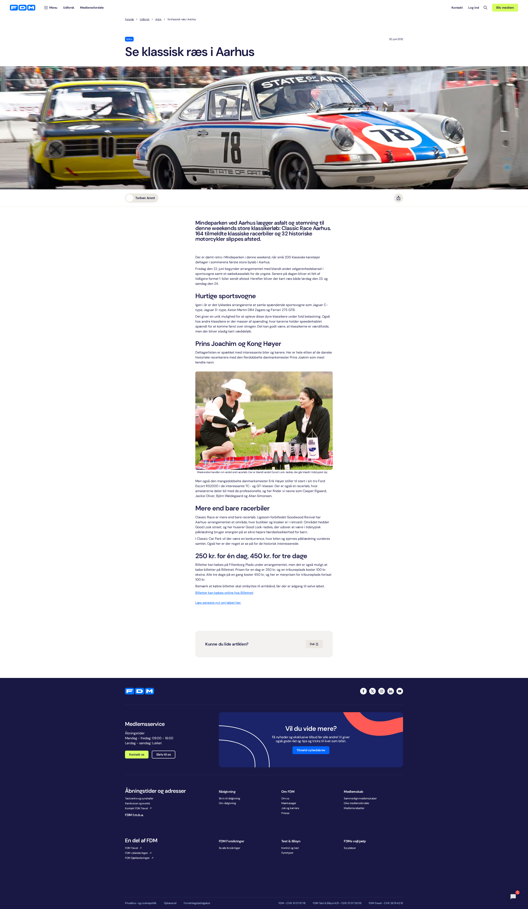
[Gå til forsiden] (22, 8)
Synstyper (287, 852)
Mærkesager (288, 803)
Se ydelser (350, 848)
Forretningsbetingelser (197, 903)
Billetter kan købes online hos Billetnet (224, 593)
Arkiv (158, 19)
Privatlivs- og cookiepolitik (141, 903)
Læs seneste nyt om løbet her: (218, 602)
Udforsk (144, 19)
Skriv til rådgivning (229, 798)
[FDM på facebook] (363, 691)
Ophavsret (170, 903)
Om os (285, 798)
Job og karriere (290, 808)
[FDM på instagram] (381, 691)
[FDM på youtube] (399, 691)
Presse (285, 813)
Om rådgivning (227, 803)
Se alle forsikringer (229, 848)
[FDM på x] (372, 691)
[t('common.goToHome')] (139, 691)
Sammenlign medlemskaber (360, 798)
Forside (129, 19)
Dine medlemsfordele (356, 803)
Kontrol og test (290, 848)
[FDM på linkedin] (390, 691)
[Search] (485, 7)
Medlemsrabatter (354, 808)
